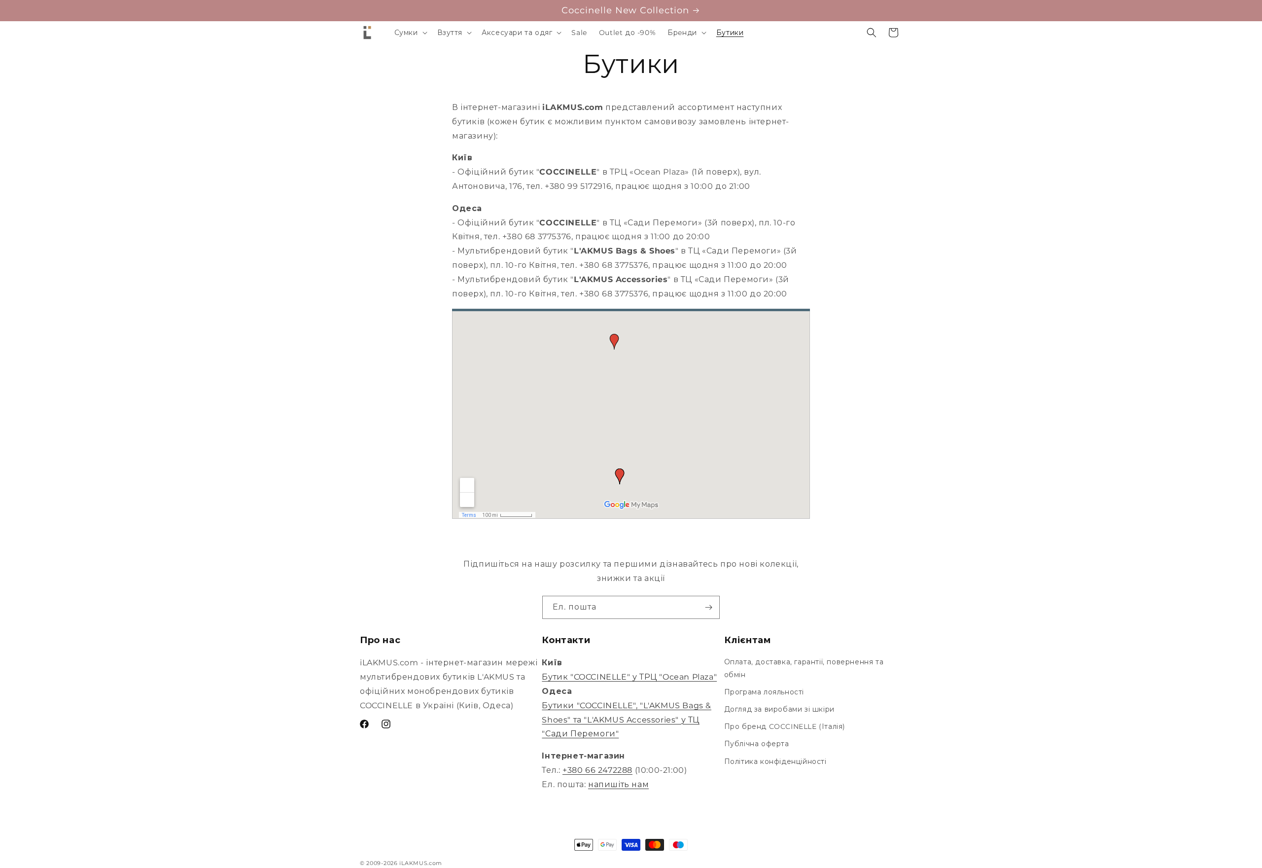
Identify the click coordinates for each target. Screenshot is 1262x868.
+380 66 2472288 (597, 770)
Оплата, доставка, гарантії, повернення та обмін (804, 668)
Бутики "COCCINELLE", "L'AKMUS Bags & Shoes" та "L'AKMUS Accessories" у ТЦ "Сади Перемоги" (626, 720)
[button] (409, 32)
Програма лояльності (764, 691)
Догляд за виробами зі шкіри (779, 709)
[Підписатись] (708, 607)
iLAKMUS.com (420, 863)
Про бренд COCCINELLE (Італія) (784, 726)
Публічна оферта (756, 743)
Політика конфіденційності (775, 761)
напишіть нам (618, 784)
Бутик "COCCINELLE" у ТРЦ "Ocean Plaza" (629, 677)
